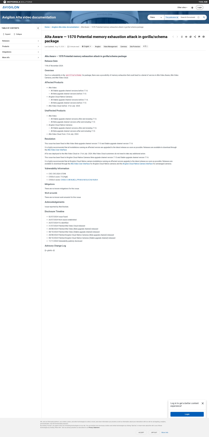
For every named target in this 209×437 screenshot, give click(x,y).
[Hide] (38, 28)
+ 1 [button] (144, 46)
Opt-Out (154, 432)
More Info (165, 432)
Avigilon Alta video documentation (65, 27)
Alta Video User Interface (57, 150)
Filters (152, 17)
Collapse (19, 34)
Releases (5, 41)
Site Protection (135, 46)
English (192, 7)
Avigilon (98, 46)
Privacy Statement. (94, 427)
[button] (177, 17)
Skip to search (57, 2)
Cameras (124, 46)
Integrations (6, 52)
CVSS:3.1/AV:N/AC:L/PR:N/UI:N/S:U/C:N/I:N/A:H (79, 180)
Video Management (110, 46)
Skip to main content (41, 2)
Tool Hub (203, 2)
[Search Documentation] (204, 17)
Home (47, 27)
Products (5, 46)
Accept (141, 432)
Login (199, 7)
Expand (7, 34)
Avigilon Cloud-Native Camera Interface (138, 164)
